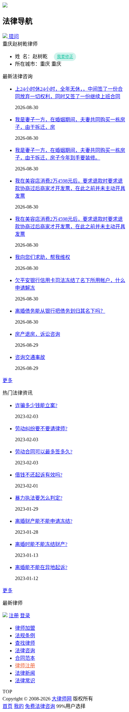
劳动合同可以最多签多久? (43, 451)
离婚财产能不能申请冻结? (43, 521)
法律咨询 (25, 650)
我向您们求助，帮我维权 (42, 257)
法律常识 (25, 680)
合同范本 (25, 658)
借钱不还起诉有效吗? (38, 474)
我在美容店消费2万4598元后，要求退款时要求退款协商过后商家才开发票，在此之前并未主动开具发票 (70, 188)
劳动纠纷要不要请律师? (41, 428)
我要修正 (65, 57)
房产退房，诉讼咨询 (37, 334)
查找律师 (25, 643)
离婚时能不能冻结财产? (41, 544)
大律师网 (62, 698)
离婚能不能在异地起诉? (41, 567)
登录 (25, 615)
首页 (8, 706)
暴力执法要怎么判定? (38, 498)
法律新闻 (25, 673)
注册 (14, 615)
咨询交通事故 (30, 357)
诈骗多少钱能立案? (36, 405)
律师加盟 (25, 628)
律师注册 (25, 665)
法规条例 (25, 635)
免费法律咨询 (40, 706)
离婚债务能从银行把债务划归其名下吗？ (60, 311)
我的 (19, 706)
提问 (14, 36)
